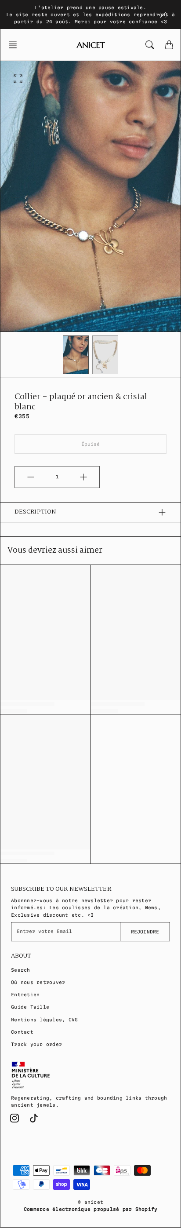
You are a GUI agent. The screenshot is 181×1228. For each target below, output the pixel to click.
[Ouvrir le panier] (169, 45)
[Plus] (83, 477)
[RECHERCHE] (149, 45)
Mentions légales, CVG (44, 1019)
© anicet (90, 1202)
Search (20, 970)
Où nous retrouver (38, 982)
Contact (22, 1032)
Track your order (36, 1044)
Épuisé (90, 444)
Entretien (25, 994)
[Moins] (31, 477)
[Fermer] (163, 14)
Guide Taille (30, 1006)
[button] (15, 44)
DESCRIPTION (35, 512)
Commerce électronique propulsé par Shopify (91, 1209)
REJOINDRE (145, 931)
